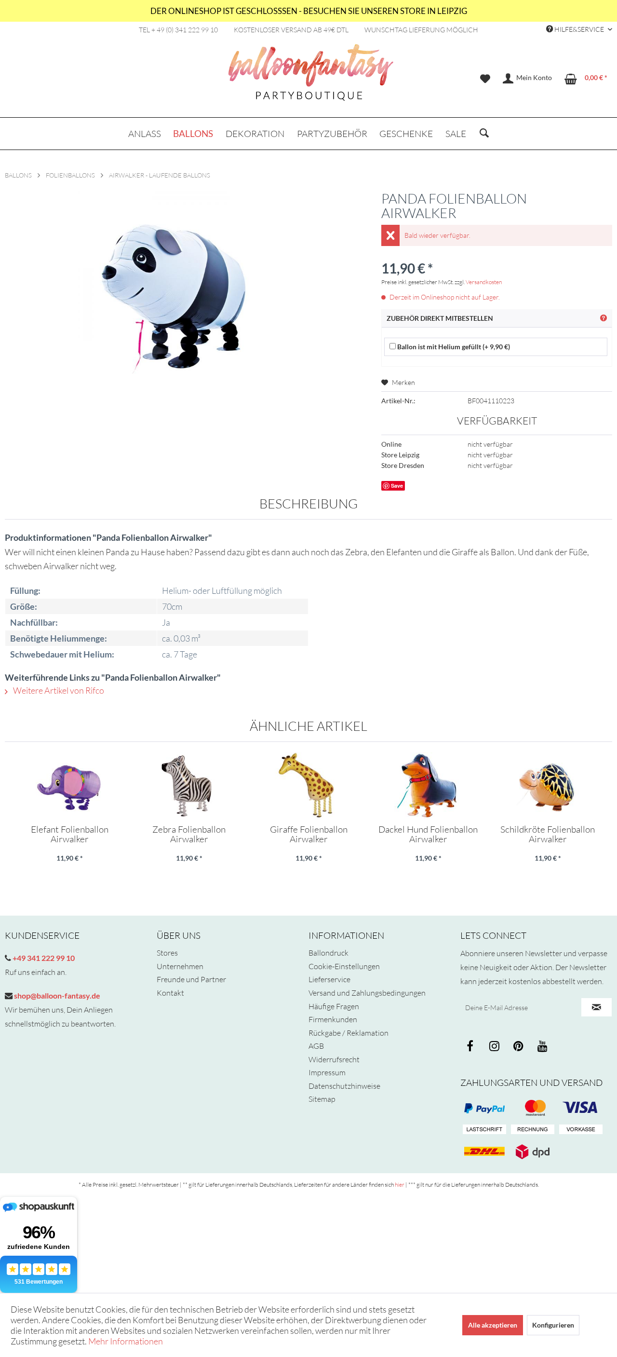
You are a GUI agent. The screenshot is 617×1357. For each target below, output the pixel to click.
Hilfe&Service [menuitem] (579, 29)
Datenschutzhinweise (344, 1086)
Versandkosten (484, 282)
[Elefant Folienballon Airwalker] (69, 786)
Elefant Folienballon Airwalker (69, 834)
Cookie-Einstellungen (344, 966)
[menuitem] (485, 78)
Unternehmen (180, 966)
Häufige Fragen (333, 1006)
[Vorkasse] (581, 1129)
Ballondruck (328, 953)
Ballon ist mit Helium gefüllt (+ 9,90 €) (453, 347)
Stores (167, 953)
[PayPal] (484, 1108)
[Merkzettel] (485, 78)
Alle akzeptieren (492, 1325)
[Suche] (484, 134)
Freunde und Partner (191, 979)
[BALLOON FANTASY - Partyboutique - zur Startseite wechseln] (311, 77)
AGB (316, 1046)
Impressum (327, 1072)
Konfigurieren (553, 1325)
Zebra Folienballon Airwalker (189, 834)
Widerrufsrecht (334, 1059)
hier (399, 1184)
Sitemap (321, 1099)
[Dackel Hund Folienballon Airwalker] (428, 786)
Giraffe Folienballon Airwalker (309, 834)
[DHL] (484, 1151)
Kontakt (170, 993)
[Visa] (533, 1108)
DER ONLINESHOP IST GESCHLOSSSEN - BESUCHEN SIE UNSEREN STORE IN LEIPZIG (308, 11)
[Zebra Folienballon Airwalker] (188, 786)
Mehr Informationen (125, 1341)
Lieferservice (329, 979)
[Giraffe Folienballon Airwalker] (308, 786)
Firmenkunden (332, 1019)
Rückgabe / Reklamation (348, 1033)
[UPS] (533, 1151)
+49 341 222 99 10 (43, 957)
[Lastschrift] (484, 1129)
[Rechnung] (533, 1129)
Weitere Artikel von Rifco (58, 690)
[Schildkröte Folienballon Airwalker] (547, 786)
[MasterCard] (581, 1108)
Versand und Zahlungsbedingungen (367, 993)
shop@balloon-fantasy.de (56, 995)
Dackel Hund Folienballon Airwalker (428, 834)
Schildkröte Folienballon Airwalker (547, 834)
